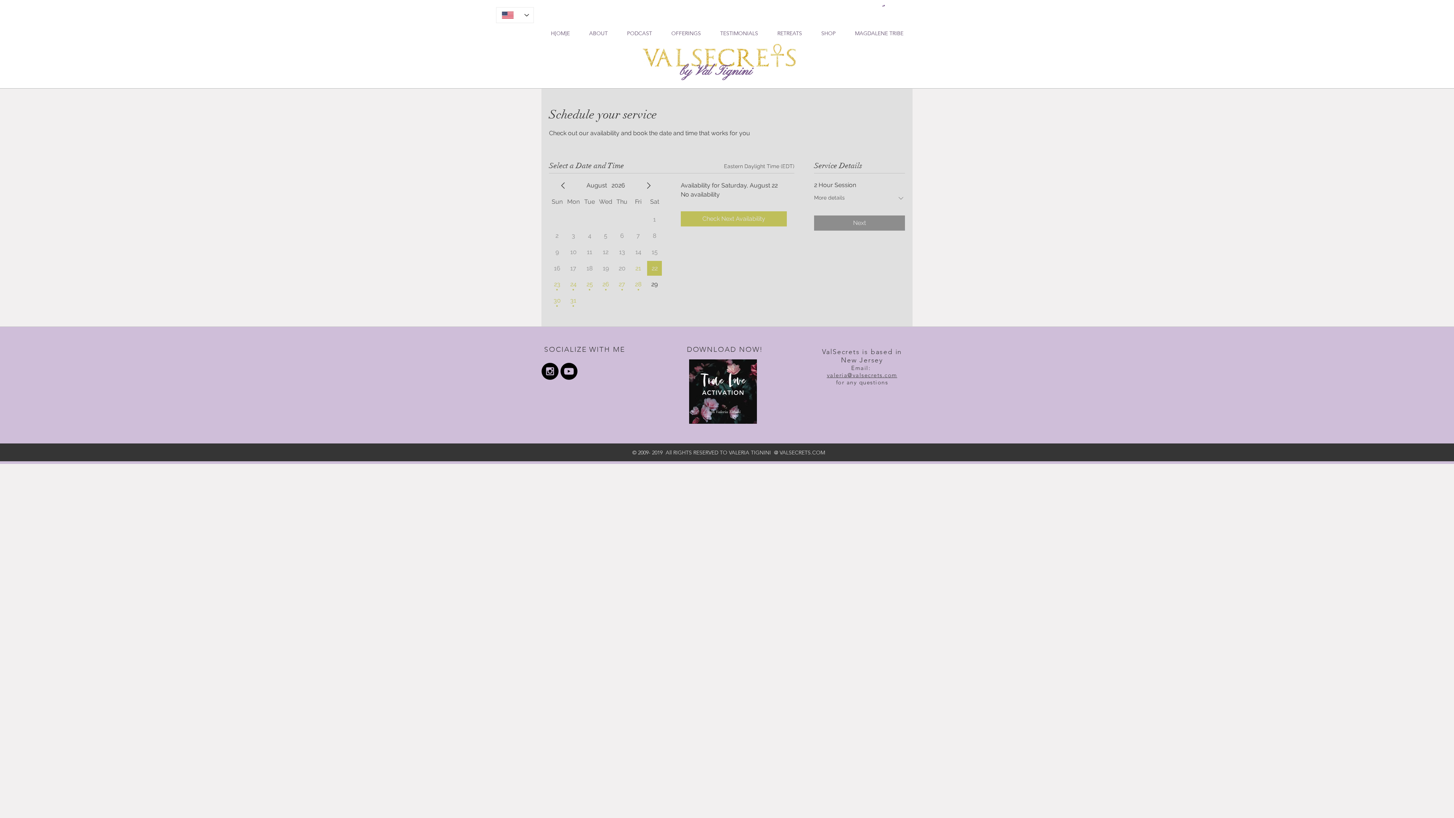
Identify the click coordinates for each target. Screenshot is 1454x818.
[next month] (648, 185)
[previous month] (563, 185)
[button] (883, 6)
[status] (759, 166)
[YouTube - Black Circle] (568, 371)
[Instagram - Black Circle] (550, 371)
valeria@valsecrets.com (862, 375)
